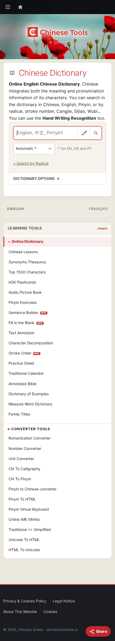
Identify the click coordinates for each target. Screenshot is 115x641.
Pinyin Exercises (23, 302)
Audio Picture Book (25, 292)
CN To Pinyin (20, 479)
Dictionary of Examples (29, 394)
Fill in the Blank (26, 322)
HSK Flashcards (22, 282)
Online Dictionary (27, 241)
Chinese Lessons (23, 251)
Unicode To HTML (24, 539)
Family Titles (19, 414)
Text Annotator (21, 332)
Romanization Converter (30, 438)
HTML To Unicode (24, 549)
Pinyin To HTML (22, 499)
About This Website (20, 611)
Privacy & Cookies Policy (24, 601)
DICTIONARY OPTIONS (36, 178)
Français (98, 209)
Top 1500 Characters (27, 272)
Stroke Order (24, 353)
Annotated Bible (22, 383)
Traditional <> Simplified (30, 529)
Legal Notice (64, 601)
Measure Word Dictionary (30, 404)
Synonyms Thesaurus (27, 262)
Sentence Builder (28, 312)
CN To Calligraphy (24, 468)
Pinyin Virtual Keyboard (29, 509)
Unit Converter (21, 458)
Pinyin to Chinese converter (32, 489)
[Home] (20, 7)
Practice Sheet (21, 363)
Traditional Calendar (26, 373)
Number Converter (25, 448)
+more (102, 228)
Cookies (50, 611)
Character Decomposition (31, 343)
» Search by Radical (30, 163)
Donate (60, 42)
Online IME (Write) (24, 519)
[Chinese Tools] (57, 32)
